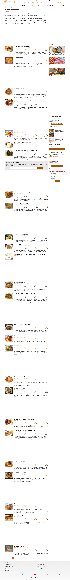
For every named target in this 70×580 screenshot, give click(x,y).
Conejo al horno (18, 57)
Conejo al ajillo (18, 244)
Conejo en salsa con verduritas (22, 131)
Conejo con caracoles (20, 376)
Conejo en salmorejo (19, 88)
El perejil (52, 175)
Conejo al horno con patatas (22, 46)
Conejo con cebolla (19, 546)
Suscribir (40, 168)
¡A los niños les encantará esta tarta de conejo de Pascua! (30, 254)
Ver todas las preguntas (60, 163)
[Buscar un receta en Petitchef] (58, 2)
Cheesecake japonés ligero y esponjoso (59, 140)
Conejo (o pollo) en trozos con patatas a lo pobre (27, 515)
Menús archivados (55, 142)
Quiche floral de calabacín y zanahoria (59, 131)
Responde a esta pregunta (53, 156)
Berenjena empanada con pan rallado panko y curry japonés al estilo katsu (60, 135)
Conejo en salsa (18, 345)
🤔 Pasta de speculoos (53, 161)
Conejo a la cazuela (19, 503)
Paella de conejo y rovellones (22, 324)
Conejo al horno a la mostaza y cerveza (25, 100)
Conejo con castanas (20, 461)
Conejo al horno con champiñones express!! (26, 150)
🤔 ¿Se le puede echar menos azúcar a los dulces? (57, 155)
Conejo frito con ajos (19, 388)
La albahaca (53, 173)
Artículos (36, 5)
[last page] (39, 558)
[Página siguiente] (37, 558)
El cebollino (53, 176)
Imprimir (62, 142)
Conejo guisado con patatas (21, 203)
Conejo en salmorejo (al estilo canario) (24, 293)
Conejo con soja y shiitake (21, 234)
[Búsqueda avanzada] (60, 2)
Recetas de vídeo (8, 564)
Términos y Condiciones (41, 566)
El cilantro (53, 178)
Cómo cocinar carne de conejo (22, 142)
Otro (63, 5)
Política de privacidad (41, 564)
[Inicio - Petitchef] (5, 7)
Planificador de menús (56, 123)
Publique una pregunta (57, 165)
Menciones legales (40, 568)
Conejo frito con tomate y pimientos (24, 419)
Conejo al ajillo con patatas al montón (24, 430)
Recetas (22, 5)
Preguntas (50, 5)
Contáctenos (39, 562)
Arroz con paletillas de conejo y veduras (25, 192)
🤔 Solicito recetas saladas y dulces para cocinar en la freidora (56, 158)
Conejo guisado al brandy (21, 472)
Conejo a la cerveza (19, 282)
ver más (27, 23)
